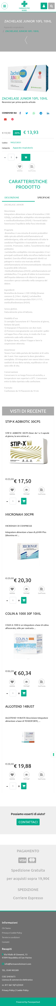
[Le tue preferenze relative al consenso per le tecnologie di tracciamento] (53, 754)
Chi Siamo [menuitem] (6, 928)
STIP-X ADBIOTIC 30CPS (22, 421)
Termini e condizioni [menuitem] (11, 937)
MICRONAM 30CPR (19, 514)
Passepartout (34, 1001)
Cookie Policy (22, 990)
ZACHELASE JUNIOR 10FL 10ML (22, 31)
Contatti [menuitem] (5, 942)
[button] (28, 78)
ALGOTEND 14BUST (19, 706)
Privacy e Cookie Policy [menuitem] (12, 932)
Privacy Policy (8, 990)
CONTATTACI (28, 822)
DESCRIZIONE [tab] (12, 197)
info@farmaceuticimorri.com (18, 963)
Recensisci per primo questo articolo (18, 102)
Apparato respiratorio (14, 27)
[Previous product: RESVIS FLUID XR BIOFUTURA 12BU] (26, 40)
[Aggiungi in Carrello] (25, 157)
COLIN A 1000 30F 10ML (23, 613)
